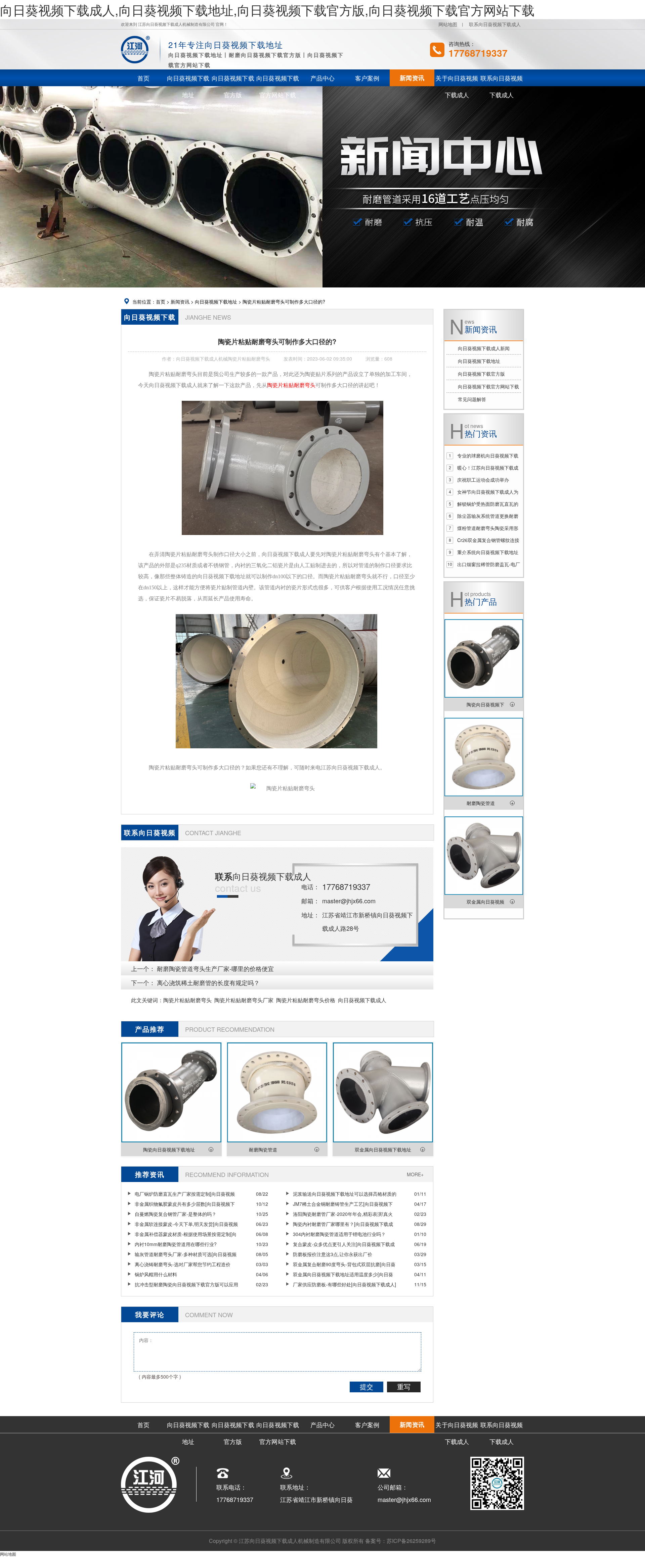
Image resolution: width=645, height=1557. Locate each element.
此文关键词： (147, 1000)
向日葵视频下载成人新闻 (484, 348)
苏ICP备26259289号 (411, 1541)
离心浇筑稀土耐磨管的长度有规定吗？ (208, 982)
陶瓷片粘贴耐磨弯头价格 (305, 1000)
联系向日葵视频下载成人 (495, 24)
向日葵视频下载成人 (362, 1000)
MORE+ (415, 1174)
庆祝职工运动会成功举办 (483, 479)
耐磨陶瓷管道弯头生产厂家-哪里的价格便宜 (215, 968)
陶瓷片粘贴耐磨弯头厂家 (243, 1000)
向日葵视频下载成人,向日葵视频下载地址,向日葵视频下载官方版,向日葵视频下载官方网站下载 (267, 9)
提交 (366, 1387)
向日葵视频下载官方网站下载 (488, 386)
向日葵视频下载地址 (216, 301)
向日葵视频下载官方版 (481, 373)
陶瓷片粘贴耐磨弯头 (187, 1000)
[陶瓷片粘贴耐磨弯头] (282, 539)
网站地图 (447, 24)
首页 (160, 301)
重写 (404, 1387)
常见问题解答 (472, 399)
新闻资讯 (180, 301)
